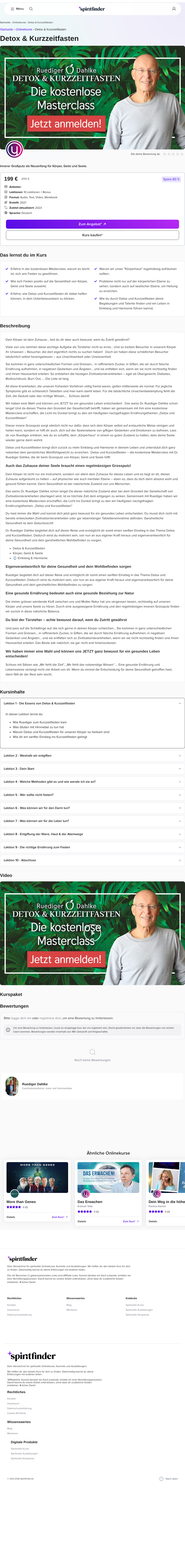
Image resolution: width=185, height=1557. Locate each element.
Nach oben (172, 1478)
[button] (171, 179)
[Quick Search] (31, 9)
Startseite (5, 22)
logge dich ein (21, 1018)
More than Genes (21, 1202)
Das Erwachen (90, 1202)
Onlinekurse (19, 22)
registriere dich (50, 1018)
